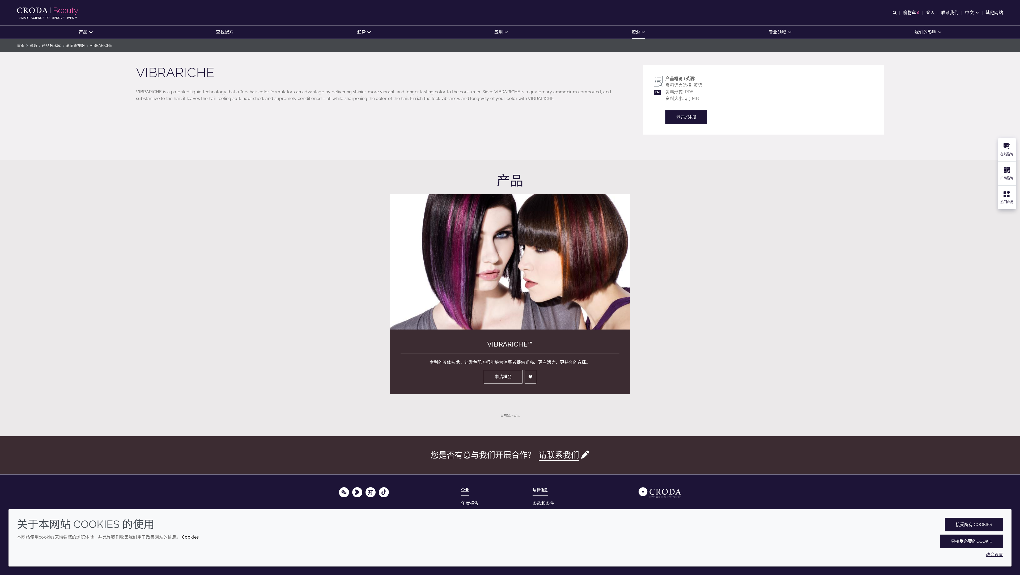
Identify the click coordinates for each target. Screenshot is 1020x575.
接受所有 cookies (974, 524)
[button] (85, 32)
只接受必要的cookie (971, 541)
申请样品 (503, 376)
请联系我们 (559, 455)
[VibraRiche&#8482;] (510, 262)
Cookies (190, 537)
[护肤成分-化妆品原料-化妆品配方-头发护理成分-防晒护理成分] (48, 11)
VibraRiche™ (510, 344)
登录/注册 (686, 117)
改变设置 (994, 554)
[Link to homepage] (660, 492)
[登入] (530, 377)
